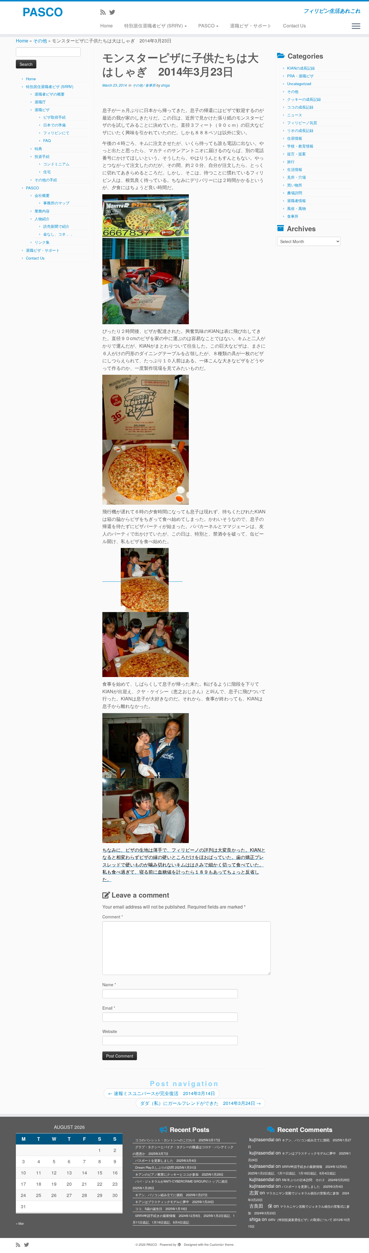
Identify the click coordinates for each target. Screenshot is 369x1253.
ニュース (294, 115)
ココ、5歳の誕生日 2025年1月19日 (161, 1208)
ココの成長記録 (300, 107)
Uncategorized (299, 83)
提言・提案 (296, 153)
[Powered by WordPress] (179, 1243)
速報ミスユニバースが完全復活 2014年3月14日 (161, 1093)
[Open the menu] (356, 26)
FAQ (47, 140)
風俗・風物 (296, 208)
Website (109, 1031)
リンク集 (42, 242)
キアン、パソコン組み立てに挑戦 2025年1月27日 (171, 1194)
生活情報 (294, 169)
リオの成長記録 (300, 130)
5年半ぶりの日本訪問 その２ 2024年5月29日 (316, 1179)
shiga (165, 85)
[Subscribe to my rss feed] (104, 12)
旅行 (291, 161)
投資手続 (42, 156)
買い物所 (294, 185)
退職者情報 (296, 200)
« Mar (20, 1223)
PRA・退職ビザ (300, 76)
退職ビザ (42, 109)
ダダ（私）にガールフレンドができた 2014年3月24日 (200, 1103)
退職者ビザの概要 (50, 94)
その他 (40, 40)
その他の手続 (46, 179)
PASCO (42, 11)
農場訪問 (294, 192)
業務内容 (42, 211)
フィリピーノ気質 (302, 122)
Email (108, 1008)
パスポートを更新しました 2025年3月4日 (165, 1160)
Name (109, 984)
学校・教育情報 (300, 146)
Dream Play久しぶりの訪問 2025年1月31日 (165, 1167)
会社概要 (42, 195)
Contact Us (294, 25)
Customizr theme (222, 1244)
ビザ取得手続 (54, 117)
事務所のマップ (56, 203)
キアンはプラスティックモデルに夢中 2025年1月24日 (174, 1201)
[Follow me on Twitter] (114, 12)
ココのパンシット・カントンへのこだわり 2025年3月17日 (177, 1140)
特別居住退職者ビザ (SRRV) (154, 25)
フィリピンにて (56, 132)
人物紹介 (42, 218)
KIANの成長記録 (301, 68)
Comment (112, 917)
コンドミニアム (56, 164)
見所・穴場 (296, 177)
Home (106, 25)
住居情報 (294, 138)
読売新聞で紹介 (56, 226)
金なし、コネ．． (58, 234)
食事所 (151, 85)
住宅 (47, 171)
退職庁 (40, 102)
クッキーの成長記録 (304, 99)
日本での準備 (54, 125)
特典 (38, 148)
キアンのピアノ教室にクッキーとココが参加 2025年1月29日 (179, 1174)
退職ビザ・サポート (251, 25)
